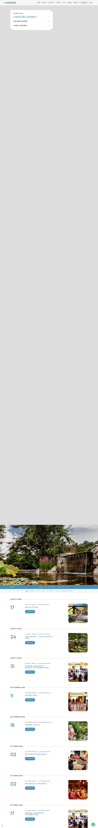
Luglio (38, 591)
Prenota (75, 2)
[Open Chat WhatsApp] (93, 824)
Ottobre (56, 591)
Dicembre (69, 591)
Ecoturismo (61, 587)
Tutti (40, 587)
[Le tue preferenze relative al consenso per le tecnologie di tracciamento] (2, 825)
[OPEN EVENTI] (60, 2)
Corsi (45, 587)
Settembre (50, 591)
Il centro (50, 2)
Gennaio (32, 591)
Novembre (63, 591)
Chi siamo (44, 2)
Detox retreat (52, 587)
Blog (64, 2)
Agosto (43, 591)
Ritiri (67, 587)
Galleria (69, 2)
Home (38, 2)
